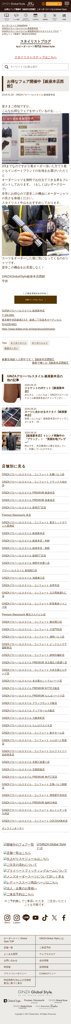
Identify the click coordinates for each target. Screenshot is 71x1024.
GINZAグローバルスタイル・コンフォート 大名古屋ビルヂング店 (34, 671)
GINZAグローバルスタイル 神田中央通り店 (26, 563)
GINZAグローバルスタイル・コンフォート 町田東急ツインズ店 (34, 605)
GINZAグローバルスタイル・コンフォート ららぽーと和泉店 (34, 742)
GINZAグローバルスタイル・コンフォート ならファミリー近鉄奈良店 (34, 753)
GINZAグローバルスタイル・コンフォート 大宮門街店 (32, 629)
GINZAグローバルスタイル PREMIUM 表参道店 (28, 500)
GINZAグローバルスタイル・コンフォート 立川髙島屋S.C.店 (34, 594)
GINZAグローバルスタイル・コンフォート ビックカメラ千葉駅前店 (34, 646)
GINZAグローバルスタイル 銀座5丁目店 (24, 555)
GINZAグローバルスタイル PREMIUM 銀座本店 (28, 492)
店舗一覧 (8, 947)
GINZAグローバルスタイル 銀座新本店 (23, 533)
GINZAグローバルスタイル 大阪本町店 (23, 718)
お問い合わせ (10, 960)
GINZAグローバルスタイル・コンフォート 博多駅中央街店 (34, 795)
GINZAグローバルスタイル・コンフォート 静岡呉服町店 (33, 655)
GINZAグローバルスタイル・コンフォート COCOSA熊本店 (35, 820)
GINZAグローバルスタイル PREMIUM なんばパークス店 (33, 695)
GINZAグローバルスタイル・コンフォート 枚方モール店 (33, 732)
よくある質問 (10, 954)
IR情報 (7, 967)
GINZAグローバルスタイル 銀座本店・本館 (26, 540)
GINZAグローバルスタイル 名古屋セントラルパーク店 (32, 680)
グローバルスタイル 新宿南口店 (19, 570)
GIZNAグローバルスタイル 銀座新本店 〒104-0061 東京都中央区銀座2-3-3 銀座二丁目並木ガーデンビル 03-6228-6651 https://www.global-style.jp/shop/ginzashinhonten (32, 319)
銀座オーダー (11, 348)
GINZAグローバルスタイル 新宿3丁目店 (24, 507)
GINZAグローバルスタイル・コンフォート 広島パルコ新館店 (34, 786)
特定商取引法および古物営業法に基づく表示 (17, 982)
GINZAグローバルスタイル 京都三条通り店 (26, 762)
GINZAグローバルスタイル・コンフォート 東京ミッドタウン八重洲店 (34, 524)
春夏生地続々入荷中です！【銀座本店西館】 (28, 359)
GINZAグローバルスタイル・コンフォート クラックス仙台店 (34, 483)
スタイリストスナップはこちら (35, 57)
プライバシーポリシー (15, 973)
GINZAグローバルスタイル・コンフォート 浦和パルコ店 (33, 636)
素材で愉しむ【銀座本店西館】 (50, 362)
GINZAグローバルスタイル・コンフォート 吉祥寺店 (30, 585)
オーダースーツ (19, 343)
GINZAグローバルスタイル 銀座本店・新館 (26, 548)
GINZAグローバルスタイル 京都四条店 (23, 769)
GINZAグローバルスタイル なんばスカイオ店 (27, 725)
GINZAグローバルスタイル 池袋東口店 (23, 577)
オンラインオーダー (13, 828)
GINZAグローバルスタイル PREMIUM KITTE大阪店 (30, 688)
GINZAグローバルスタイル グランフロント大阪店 (29, 703)
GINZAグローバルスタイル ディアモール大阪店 (28, 710)
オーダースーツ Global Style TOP (15, 940)
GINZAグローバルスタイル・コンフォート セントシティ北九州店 (34, 812)
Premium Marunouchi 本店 (16, 515)
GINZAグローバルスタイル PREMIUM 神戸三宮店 (29, 776)
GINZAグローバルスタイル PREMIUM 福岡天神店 (29, 802)
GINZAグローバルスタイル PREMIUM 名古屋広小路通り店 (34, 662)
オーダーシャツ (40, 343)
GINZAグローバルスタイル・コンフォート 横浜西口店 (32, 621)
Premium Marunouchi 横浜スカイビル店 (24, 614)
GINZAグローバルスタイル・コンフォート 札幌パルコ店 (33, 474)
